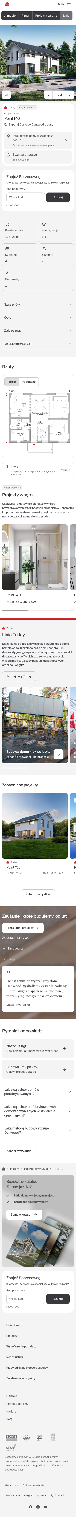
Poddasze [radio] (29, 381)
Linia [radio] (66, 15)
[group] (37, 15)
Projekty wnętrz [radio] (46, 15)
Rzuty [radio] (26, 15)
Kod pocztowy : (16, 189)
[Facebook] (30, 1507)
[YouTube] (45, 1507)
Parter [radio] (11, 381)
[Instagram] (38, 1507)
